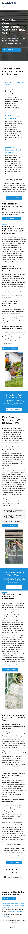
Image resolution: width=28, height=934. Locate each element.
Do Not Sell (5, 907)
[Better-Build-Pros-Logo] (9, 3)
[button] (14, 878)
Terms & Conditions (16, 911)
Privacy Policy (14, 903)
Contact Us (5, 903)
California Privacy (19, 905)
